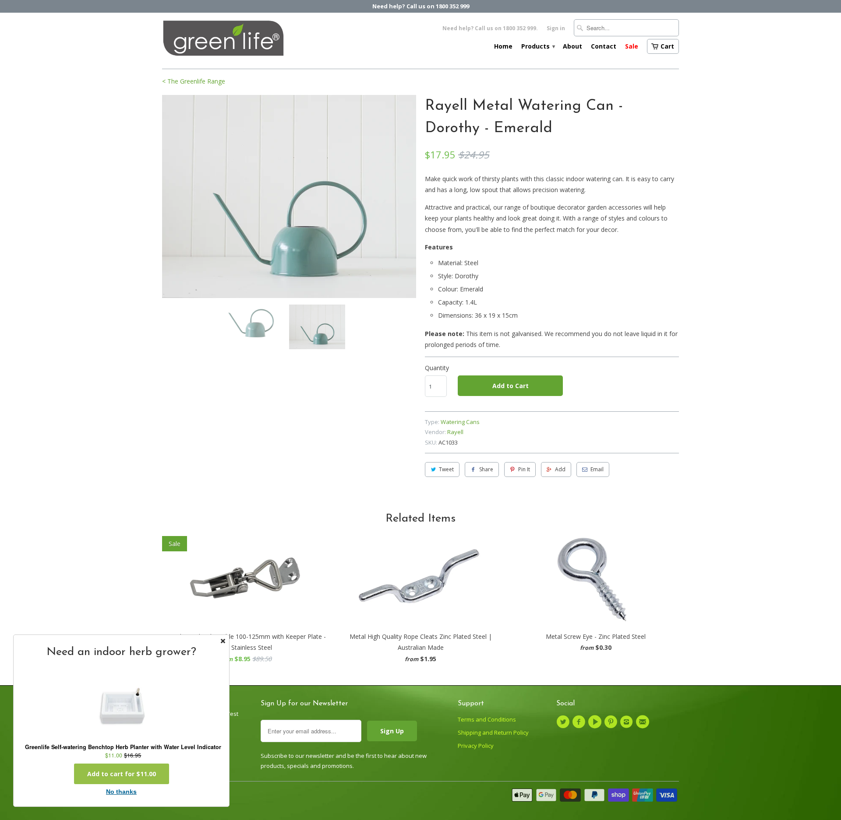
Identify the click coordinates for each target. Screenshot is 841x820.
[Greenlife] (223, 40)
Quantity (437, 368)
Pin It (524, 469)
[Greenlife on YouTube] (596, 722)
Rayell (455, 432)
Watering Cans (460, 422)
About (572, 46)
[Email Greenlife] (643, 722)
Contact (603, 46)
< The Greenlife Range (193, 81)
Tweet (446, 469)
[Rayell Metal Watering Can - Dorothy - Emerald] (289, 196)
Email (597, 469)
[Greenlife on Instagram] (628, 722)
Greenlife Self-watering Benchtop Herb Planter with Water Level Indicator (123, 747)
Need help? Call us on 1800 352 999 (420, 6)
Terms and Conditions (487, 719)
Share (486, 469)
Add (560, 469)
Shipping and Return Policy (493, 732)
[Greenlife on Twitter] (564, 722)
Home (503, 46)
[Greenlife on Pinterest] (612, 722)
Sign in (556, 28)
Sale (631, 46)
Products (537, 46)
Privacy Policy (476, 746)
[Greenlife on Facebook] (580, 722)
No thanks (121, 791)
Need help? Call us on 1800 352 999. (490, 28)
